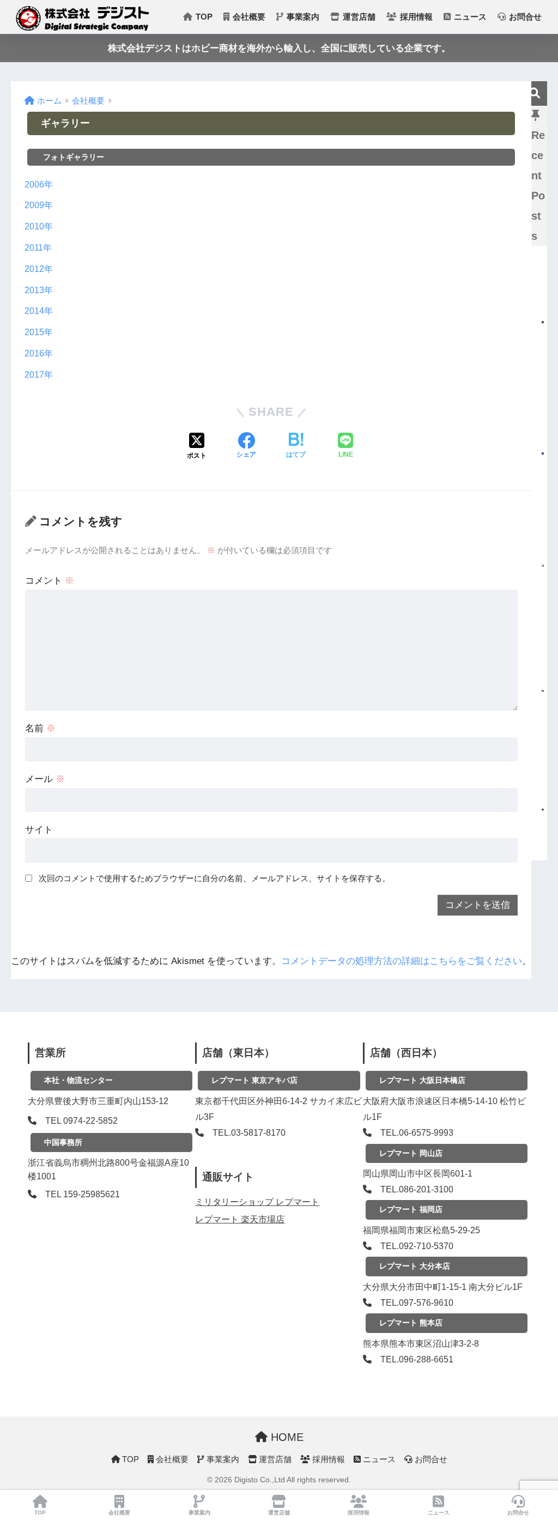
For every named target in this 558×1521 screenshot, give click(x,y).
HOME (286, 1437)
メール (45, 779)
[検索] (535, 93)
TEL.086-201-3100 (416, 1189)
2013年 (39, 290)
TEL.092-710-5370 (416, 1246)
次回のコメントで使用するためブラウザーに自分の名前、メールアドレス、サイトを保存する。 (214, 878)
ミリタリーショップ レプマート (257, 1202)
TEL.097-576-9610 (416, 1302)
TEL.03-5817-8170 (249, 1132)
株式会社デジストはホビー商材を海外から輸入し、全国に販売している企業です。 (279, 48)
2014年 (39, 311)
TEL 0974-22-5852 (81, 1120)
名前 (40, 728)
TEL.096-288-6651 (416, 1359)
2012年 (39, 269)
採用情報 (415, 16)
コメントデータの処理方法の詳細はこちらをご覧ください (401, 961)
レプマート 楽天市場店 (239, 1219)
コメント (49, 580)
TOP (203, 16)
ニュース (469, 16)
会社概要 (248, 16)
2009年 (39, 205)
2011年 (38, 247)
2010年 (39, 226)
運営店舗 (358, 16)
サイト (39, 830)
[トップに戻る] (14, 1468)
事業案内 (301, 16)
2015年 (39, 332)
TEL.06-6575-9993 (416, 1132)
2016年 (39, 353)
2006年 (39, 184)
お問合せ (524, 16)
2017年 (39, 374)
